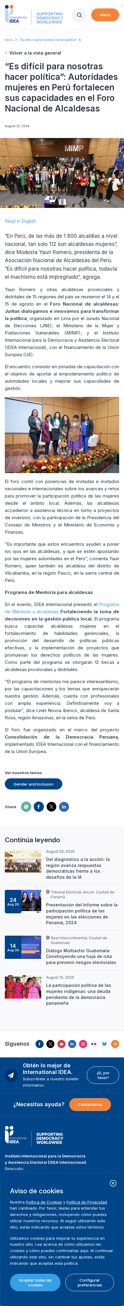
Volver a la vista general (35, 52)
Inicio (9, 40)
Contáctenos (90, 1104)
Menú (105, 14)
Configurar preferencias (90, 1282)
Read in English (20, 221)
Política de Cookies (44, 1202)
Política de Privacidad (87, 1202)
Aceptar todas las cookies (35, 1282)
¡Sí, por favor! (103, 1075)
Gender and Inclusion (34, 784)
